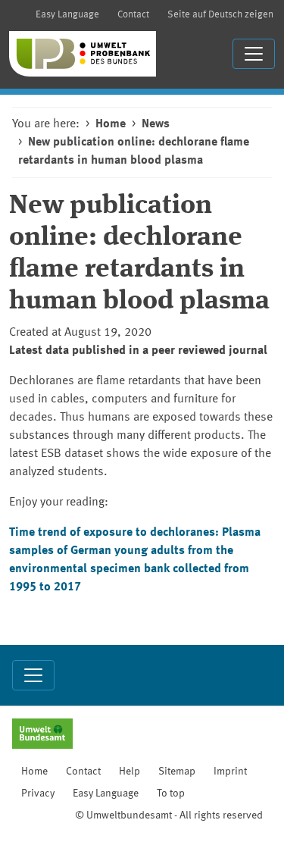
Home (110, 124)
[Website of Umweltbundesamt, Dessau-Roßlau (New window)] (42, 735)
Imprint (230, 771)
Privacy (38, 793)
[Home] (82, 54)
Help (129, 771)
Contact (133, 15)
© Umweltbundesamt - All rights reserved (169, 815)
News (156, 124)
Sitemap (176, 771)
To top (171, 793)
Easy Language (67, 15)
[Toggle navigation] (254, 54)
